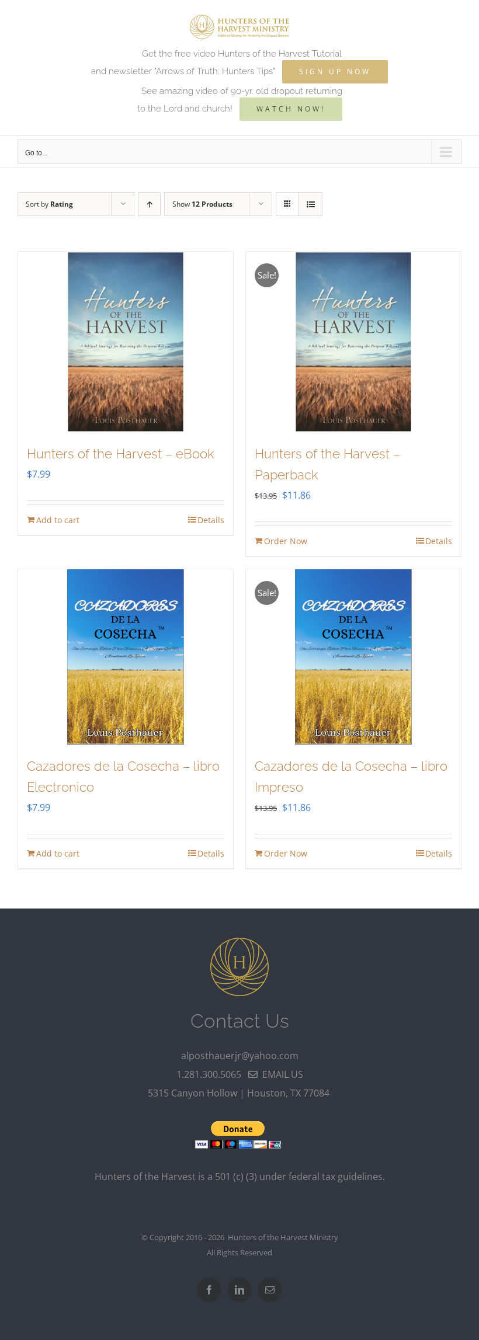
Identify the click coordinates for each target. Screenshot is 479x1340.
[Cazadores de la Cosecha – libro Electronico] (125, 657)
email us (280, 1074)
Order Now (285, 541)
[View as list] (310, 204)
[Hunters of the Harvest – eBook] (125, 342)
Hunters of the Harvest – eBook (120, 453)
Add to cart (57, 519)
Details (210, 519)
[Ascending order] (149, 204)
